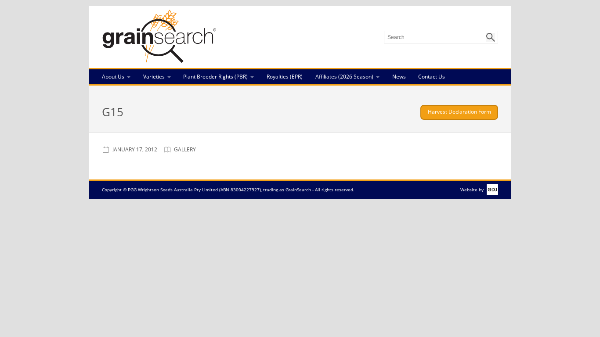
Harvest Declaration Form (459, 111)
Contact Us (431, 76)
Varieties (154, 76)
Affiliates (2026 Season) (344, 76)
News (399, 76)
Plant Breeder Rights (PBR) (215, 76)
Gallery (185, 149)
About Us (113, 76)
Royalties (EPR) (285, 76)
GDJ (491, 189)
